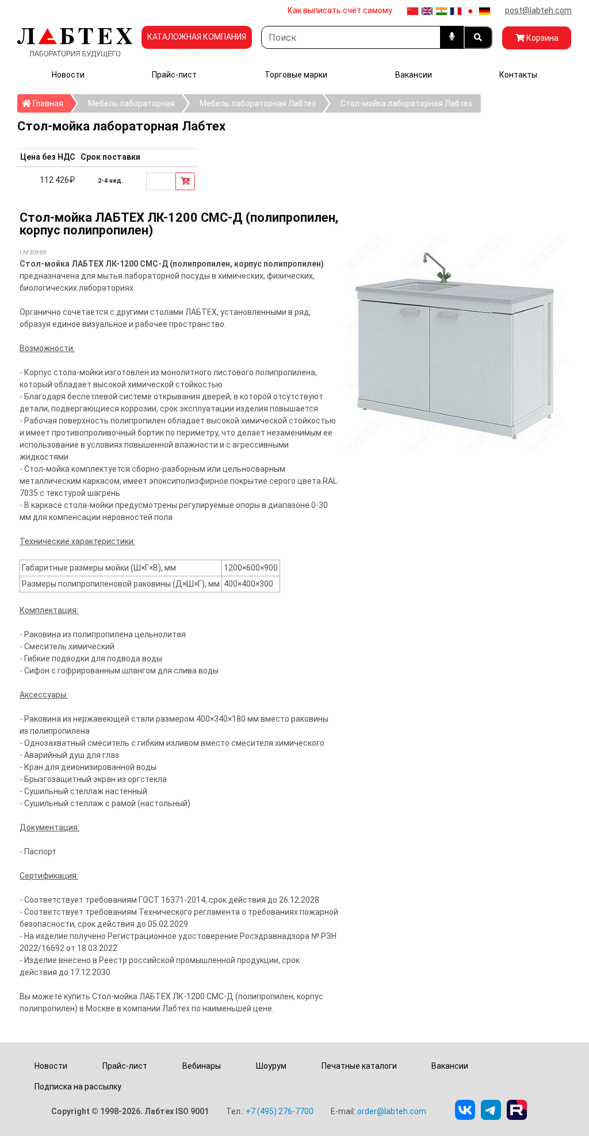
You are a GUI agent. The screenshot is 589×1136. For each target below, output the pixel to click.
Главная (50, 103)
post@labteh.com (538, 10)
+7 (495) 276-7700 (279, 1111)
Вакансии (413, 74)
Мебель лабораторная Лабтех (258, 103)
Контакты (518, 74)
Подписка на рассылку (78, 1086)
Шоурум (271, 1065)
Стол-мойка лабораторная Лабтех (406, 103)
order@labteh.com (391, 1111)
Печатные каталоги (359, 1065)
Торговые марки (296, 74)
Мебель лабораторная (131, 103)
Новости (68, 74)
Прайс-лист (174, 74)
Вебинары (201, 1065)
